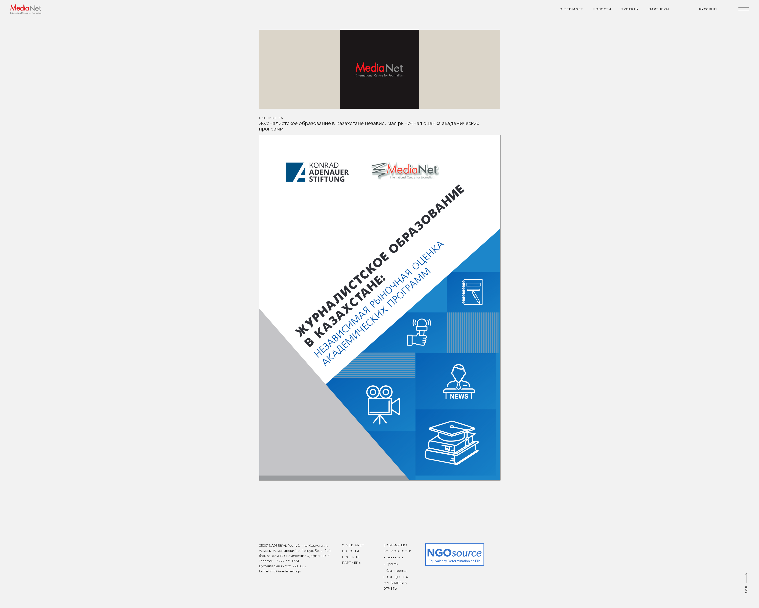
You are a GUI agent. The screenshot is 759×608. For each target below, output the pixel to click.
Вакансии (394, 557)
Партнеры (352, 563)
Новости (350, 551)
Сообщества (395, 577)
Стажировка (396, 571)
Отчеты (390, 588)
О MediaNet (353, 545)
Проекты (350, 557)
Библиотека (271, 118)
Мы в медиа (395, 583)
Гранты (392, 564)
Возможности (397, 551)
